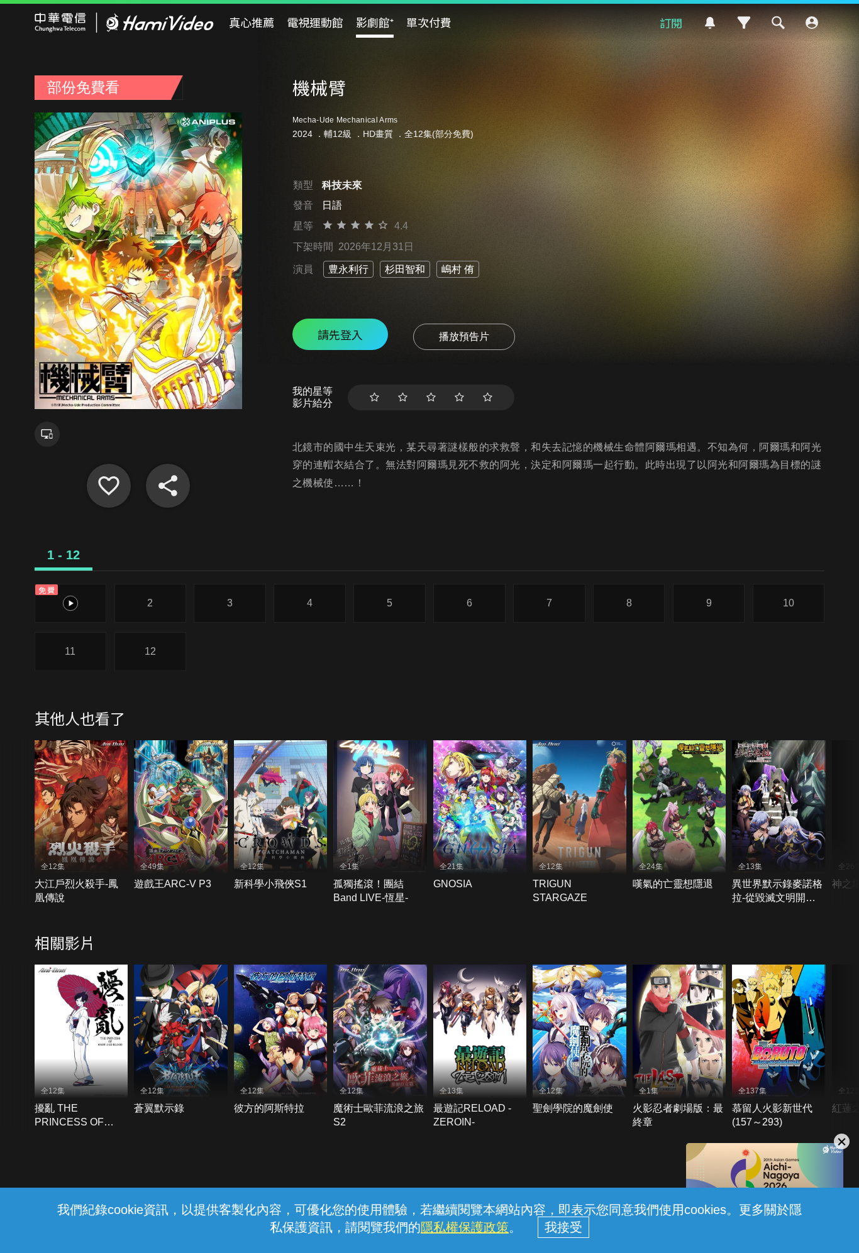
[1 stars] (374, 397)
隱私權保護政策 (465, 1227)
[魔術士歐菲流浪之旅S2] (380, 1047)
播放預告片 (464, 336)
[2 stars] (403, 397)
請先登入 (340, 334)
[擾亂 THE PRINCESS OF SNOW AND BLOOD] (81, 1047)
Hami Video (124, 22)
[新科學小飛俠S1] (281, 815)
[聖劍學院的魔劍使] (579, 1040)
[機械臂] (109, 486)
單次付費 (429, 22)
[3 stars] (431, 397)
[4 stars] (459, 397)
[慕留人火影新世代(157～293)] (779, 1047)
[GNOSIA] (480, 815)
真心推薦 (251, 22)
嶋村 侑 (457, 269)
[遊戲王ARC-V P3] (181, 815)
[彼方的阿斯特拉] (281, 1040)
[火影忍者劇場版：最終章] (679, 1047)
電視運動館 (315, 22)
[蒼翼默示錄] (181, 1040)
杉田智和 (405, 269)
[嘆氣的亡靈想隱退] (679, 815)
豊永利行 (348, 269)
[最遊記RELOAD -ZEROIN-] (480, 1047)
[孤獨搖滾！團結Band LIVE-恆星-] (380, 822)
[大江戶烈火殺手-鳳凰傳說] (81, 822)
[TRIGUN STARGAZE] (579, 822)
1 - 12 (63, 555)
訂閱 (671, 22)
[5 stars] (488, 397)
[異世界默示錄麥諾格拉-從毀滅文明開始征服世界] (779, 822)
